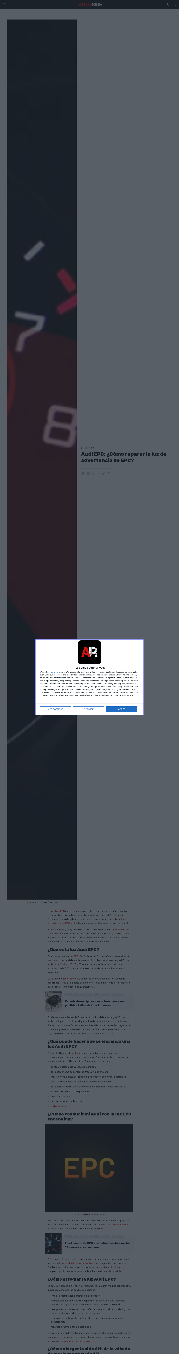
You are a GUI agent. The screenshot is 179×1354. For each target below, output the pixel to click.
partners (54, 672)
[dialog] (89, 677)
